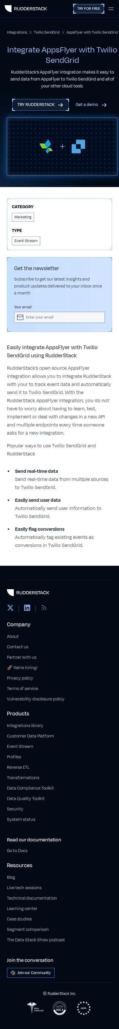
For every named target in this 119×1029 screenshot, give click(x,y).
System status (21, 819)
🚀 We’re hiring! (22, 668)
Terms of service (22, 689)
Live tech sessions (24, 888)
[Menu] (110, 8)
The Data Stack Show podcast (36, 940)
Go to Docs (17, 851)
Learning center (22, 909)
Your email (22, 307)
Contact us (17, 647)
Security (15, 809)
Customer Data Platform (30, 736)
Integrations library (25, 726)
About (13, 636)
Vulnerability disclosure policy (35, 699)
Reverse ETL (18, 767)
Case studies (19, 919)
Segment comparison (28, 930)
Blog (11, 877)
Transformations (23, 778)
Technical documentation (32, 898)
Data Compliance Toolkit (30, 788)
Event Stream (20, 747)
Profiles (14, 757)
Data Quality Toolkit (26, 799)
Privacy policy (20, 678)
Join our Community (34, 972)
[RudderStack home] (26, 8)
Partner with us (21, 657)
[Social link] (10, 609)
